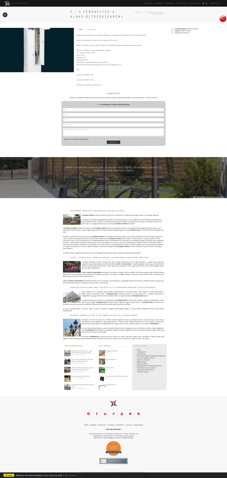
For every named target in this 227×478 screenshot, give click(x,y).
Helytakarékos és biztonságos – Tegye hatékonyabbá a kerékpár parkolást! (81, 352)
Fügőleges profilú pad (111, 351)
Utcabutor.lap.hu (108, 436)
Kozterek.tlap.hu (119, 436)
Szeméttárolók (141, 354)
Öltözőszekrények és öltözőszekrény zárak (149, 366)
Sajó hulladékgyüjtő (111, 359)
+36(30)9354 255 (194, 3)
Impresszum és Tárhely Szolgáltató (104, 438)
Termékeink (170, 3)
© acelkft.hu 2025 (113, 469)
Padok (139, 350)
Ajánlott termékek (186, 31)
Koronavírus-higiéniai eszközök (146, 358)
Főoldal (138, 12)
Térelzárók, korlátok (143, 372)
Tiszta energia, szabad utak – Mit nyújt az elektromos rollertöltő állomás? (82, 360)
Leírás (81, 29)
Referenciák (159, 3)
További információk (69, 475)
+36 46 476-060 (151, 97)
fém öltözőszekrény (192, 29)
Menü (5, 14)
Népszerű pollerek (142, 364)
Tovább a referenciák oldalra (13, 158)
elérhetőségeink (119, 309)
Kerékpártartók (141, 352)
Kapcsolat (129, 425)
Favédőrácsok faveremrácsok (145, 370)
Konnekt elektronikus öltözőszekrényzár (117, 376)
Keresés (215, 3)
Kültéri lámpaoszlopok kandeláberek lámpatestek (151, 356)
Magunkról (148, 3)
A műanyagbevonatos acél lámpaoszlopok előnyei (82, 385)
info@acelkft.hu (139, 97)
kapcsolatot (145, 338)
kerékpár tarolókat (124, 246)
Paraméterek (92, 29)
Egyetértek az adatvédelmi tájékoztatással (76, 139)
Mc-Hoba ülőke (110, 368)
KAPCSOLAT (126, 187)
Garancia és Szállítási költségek (124, 438)
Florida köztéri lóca (111, 384)
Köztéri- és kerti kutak (143, 360)
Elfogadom (8, 475)
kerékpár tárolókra (98, 236)
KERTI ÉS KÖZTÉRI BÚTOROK (106, 187)
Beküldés (113, 142)
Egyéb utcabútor (141, 362)
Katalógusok (181, 3)
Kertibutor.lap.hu (97, 436)
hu (220, 3)
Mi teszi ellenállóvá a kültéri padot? (80, 376)
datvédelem (120, 425)
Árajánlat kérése (138, 425)
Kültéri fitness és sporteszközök (146, 368)
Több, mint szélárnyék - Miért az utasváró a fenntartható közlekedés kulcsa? (82, 368)
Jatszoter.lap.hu (129, 436)
